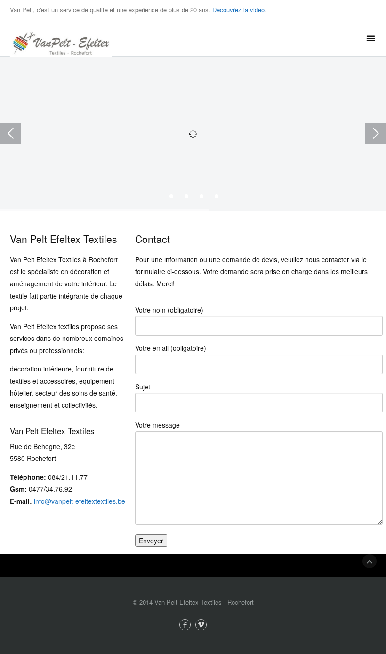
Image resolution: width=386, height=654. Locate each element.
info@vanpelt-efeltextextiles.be (79, 501)
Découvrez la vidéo (238, 9)
